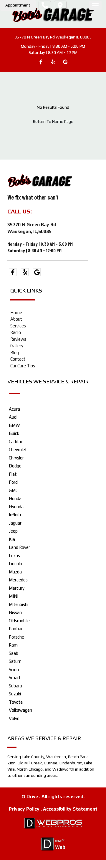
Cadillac (16, 441)
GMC (13, 490)
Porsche (16, 636)
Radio (15, 332)
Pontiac (16, 628)
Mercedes (18, 579)
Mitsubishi (18, 604)
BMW (14, 425)
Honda (15, 498)
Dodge (15, 465)
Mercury (16, 588)
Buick (14, 433)
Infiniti (15, 514)
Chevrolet (18, 449)
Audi (13, 416)
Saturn (15, 661)
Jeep (13, 530)
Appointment (17, 5)
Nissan (15, 612)
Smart (15, 677)
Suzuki (15, 693)
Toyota (16, 702)
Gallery (16, 345)
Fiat (12, 474)
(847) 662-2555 (55, 211)
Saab (13, 653)
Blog (14, 352)
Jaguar (15, 522)
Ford (13, 482)
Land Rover (19, 547)
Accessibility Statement (70, 809)
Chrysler (16, 457)
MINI (13, 596)
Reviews (18, 339)
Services (18, 325)
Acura (14, 408)
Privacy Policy (25, 809)
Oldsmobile (19, 620)
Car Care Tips (22, 365)
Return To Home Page (53, 121)
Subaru (15, 685)
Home (16, 312)
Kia (12, 539)
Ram (13, 644)
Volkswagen (20, 710)
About (16, 319)
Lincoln (15, 563)
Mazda (15, 571)
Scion (14, 669)
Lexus (14, 555)
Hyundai (16, 506)
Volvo (14, 718)
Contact (17, 358)
